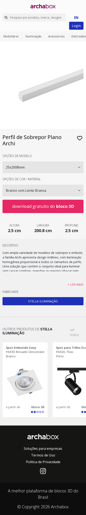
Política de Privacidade (43, 462)
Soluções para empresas (43, 448)
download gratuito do (43, 206)
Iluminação (33, 36)
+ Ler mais (75, 284)
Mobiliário (11, 36)
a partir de (13, 407)
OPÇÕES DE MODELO (17, 156)
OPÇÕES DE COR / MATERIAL (22, 179)
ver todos (74, 332)
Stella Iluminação (43, 301)
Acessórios (56, 36)
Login (76, 25)
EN (76, 17)
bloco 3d (37, 407)
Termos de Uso (43, 455)
